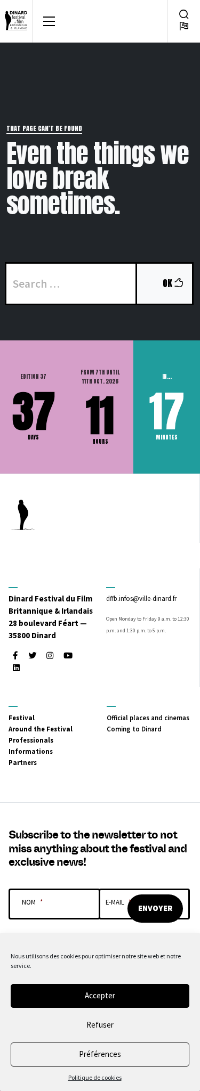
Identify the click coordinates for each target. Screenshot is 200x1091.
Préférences (100, 1054)
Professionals (31, 740)
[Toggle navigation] (49, 21)
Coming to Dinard (134, 728)
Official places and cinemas (148, 717)
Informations (31, 751)
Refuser (100, 1025)
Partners (23, 762)
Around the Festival (41, 728)
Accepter (100, 995)
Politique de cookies (95, 1077)
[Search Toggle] (184, 14)
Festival (22, 717)
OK (176, 282)
